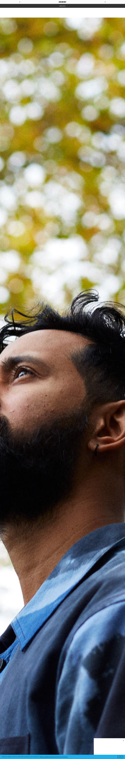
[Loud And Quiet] (62, 2)
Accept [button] (120, 756)
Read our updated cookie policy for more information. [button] (54, 756)
